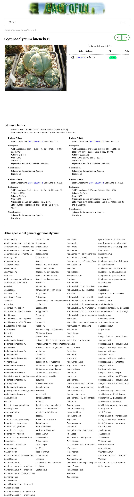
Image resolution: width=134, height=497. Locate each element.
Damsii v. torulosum (46, 276)
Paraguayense (74, 423)
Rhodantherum (105, 254)
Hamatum (40, 391)
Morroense (72, 330)
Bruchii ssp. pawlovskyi (17, 420)
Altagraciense (11, 265)
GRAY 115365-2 (36, 183)
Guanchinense (42, 387)
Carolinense (10, 481)
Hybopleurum (42, 423)
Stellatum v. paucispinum (112, 398)
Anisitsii (9, 290)
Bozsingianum (11, 409)
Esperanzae (41, 308)
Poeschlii (72, 455)
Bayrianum (9, 330)
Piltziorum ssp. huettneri (81, 445)
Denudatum (41, 286)
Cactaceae (9, 30)
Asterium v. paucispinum (17, 312)
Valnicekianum (105, 452)
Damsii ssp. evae (45, 268)
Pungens (71, 473)
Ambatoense (10, 268)
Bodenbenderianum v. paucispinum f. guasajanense (19, 389)
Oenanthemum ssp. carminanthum (76, 411)
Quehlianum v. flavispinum (112, 247)
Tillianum (103, 437)
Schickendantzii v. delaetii (113, 308)
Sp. (100, 333)
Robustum (103, 286)
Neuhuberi (72, 355)
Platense (71, 448)
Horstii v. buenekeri (47, 409)
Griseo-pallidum (44, 384)
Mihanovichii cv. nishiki (80, 297)
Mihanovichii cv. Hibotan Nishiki (80, 292)
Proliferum (72, 466)
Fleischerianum (44, 333)
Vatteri (102, 459)
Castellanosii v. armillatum (19, 495)
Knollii (40, 448)
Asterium (8, 304)
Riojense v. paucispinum (111, 276)
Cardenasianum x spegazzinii (19, 473)
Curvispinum (42, 258)
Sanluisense (104, 297)
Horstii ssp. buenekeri (48, 405)
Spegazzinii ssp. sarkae (111, 358)
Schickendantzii (107, 304)
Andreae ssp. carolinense (18, 279)
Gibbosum (40, 358)
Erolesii (40, 304)
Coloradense (42, 254)
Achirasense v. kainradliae (19, 250)
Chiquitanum (42, 247)
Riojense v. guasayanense (112, 272)
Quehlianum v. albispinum (112, 243)
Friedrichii (42, 337)
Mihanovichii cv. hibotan (80, 286)
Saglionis (103, 290)
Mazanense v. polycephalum (81, 254)
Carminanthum (11, 477)
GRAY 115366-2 (97, 183)
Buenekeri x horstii (15, 445)
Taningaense (104, 430)
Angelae (8, 286)
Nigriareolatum (75, 362)
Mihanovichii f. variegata (81, 308)
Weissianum (104, 466)
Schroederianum (106, 319)
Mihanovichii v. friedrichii (82, 312)
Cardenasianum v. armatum (18, 470)
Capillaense (10, 459)
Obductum (71, 373)
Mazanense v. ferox (77, 258)
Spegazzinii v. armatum (111, 362)
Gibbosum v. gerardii (47, 373)
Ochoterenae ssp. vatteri (80, 384)
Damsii (39, 261)
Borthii (8, 402)
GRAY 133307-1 (97, 142)
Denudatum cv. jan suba (48, 290)
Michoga (71, 279)
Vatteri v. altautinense (111, 463)
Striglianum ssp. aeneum (111, 420)
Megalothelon (74, 265)
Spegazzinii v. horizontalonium (107, 367)
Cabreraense (10, 448)
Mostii (70, 337)
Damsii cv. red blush (47, 265)
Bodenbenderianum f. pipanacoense (15, 353)
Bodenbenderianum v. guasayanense (15, 367)
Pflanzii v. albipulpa (79, 437)
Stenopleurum (105, 409)
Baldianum (9, 315)
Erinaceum (41, 297)
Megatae (71, 268)
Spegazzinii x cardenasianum (113, 384)
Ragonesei (103, 250)
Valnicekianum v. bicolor (112, 455)
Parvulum (71, 427)
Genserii (40, 355)
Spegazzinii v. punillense (112, 376)
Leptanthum (41, 470)
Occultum (71, 376)
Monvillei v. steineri (79, 326)
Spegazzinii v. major (109, 373)
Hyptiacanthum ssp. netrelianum (46, 432)
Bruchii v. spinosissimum (18, 437)
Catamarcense (42, 240)
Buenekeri (9, 441)
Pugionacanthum (75, 470)
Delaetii (40, 283)
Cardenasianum (11, 463)
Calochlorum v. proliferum (18, 455)
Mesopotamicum (74, 276)
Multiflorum (73, 348)
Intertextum (42, 441)
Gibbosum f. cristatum (48, 362)
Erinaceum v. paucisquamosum (51, 301)
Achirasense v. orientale (18, 254)
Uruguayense (104, 448)
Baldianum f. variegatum (17, 319)
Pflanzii (71, 434)
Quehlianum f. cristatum (111, 240)
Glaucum (40, 380)
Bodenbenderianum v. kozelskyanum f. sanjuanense (19, 375)
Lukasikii (72, 240)
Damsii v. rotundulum (47, 272)
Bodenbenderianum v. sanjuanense (15, 396)
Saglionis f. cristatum (111, 294)
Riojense (103, 258)
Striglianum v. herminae (111, 423)
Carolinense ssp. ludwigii (18, 484)
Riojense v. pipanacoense (112, 279)
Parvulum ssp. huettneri (80, 430)
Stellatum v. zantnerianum (112, 405)
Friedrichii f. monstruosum (50, 340)
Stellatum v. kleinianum (111, 394)
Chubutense (41, 250)
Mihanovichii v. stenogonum (82, 315)
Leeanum (40, 459)
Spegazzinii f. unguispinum (113, 344)
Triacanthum (104, 441)
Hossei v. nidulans (46, 420)
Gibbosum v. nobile (46, 376)
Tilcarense (104, 434)
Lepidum (40, 466)
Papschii (71, 420)
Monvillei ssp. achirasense (82, 322)
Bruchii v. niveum (14, 434)
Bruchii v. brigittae (15, 423)
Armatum (8, 301)
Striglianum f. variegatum (112, 416)
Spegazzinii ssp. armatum (112, 348)
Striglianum (104, 412)
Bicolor (8, 337)
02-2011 (81, 57)
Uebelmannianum (106, 445)
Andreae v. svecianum (15, 283)
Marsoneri (72, 247)
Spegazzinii (104, 340)
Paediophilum (74, 416)
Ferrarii (40, 322)
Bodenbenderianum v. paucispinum (15, 382)
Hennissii (41, 394)
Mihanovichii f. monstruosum (82, 304)
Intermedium (42, 437)
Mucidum (71, 344)
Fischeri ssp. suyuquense (49, 330)
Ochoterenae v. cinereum (80, 387)
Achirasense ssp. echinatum (19, 243)
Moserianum (72, 333)
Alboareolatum (11, 261)
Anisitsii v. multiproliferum (12, 295)
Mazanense (72, 250)
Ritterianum (104, 283)
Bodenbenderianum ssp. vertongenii (16, 360)
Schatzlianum (105, 301)
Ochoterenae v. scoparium (80, 398)
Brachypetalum (11, 412)
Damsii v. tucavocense (48, 279)
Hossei (39, 416)
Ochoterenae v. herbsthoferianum (76, 393)
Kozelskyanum (42, 452)
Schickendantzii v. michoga (113, 312)
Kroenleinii (42, 455)
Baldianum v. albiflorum (17, 322)
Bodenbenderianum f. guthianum (15, 346)
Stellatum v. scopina (109, 402)
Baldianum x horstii (15, 326)
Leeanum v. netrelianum (48, 463)
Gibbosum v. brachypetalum (50, 366)
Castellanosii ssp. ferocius (19, 491)
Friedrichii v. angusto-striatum (49, 349)
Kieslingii (41, 445)
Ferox (38, 319)
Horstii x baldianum (46, 412)
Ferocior (40, 315)
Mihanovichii (74, 283)
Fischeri (40, 326)
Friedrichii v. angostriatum (51, 344)
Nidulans (71, 358)
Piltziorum (72, 441)
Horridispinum (43, 398)
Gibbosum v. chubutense (48, 369)
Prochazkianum (74, 459)
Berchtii (8, 333)
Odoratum (71, 402)
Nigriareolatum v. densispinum (76, 367)
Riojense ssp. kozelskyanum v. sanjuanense (113, 263)
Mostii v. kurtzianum (78, 340)
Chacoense (41, 243)
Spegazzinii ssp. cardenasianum (107, 353)
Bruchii (8, 416)
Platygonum (72, 452)
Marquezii (72, 243)
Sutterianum (104, 427)
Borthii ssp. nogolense (16, 405)
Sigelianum (104, 330)
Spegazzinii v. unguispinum (113, 380)
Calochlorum (10, 452)
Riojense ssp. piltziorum (112, 268)
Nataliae (71, 351)
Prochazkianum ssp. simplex (82, 463)
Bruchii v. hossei (14, 430)
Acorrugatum (10, 258)
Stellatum (103, 387)
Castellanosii (11, 488)
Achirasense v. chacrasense (19, 247)
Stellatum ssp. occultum (111, 391)
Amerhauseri (10, 272)
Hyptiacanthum (43, 427)
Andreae (8, 276)
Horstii (40, 402)
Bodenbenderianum (13, 340)
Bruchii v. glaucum (14, 427)
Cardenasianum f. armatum (18, 466)
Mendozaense (73, 272)
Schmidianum (104, 315)
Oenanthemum (73, 405)
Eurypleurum (42, 312)
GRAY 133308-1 (36, 142)
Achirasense (10, 240)
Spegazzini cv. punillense (112, 337)
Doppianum (41, 294)
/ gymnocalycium (20, 30)
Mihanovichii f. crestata (80, 301)
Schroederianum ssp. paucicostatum (109, 324)
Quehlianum (72, 477)
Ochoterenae (73, 380)
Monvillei (72, 319)
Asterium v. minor (14, 308)
